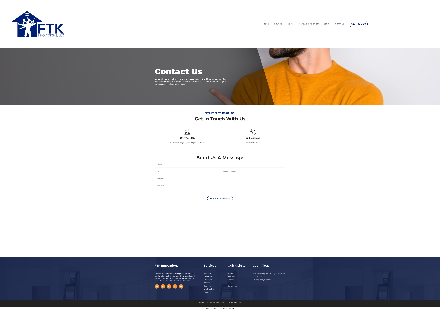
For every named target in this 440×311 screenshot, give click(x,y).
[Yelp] (163, 286)
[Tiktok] (169, 286)
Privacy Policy (211, 308)
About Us (277, 24)
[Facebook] (157, 286)
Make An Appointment (309, 24)
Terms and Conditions (226, 308)
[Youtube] (181, 286)
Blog (326, 24)
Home (266, 24)
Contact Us (338, 24)
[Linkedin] (175, 286)
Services (290, 24)
